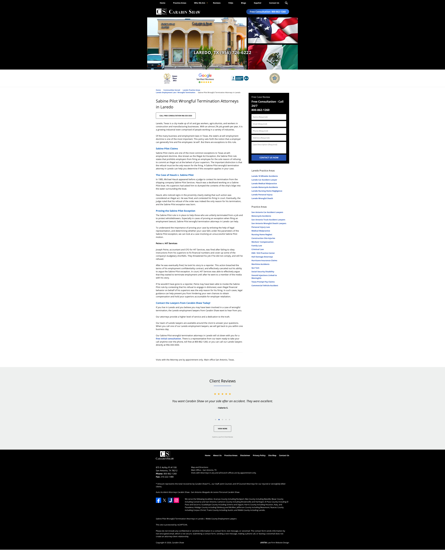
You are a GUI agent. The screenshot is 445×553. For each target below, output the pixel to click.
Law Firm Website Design (274, 542)
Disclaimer (245, 455)
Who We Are (199, 3)
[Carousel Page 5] (229, 419)
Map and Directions (199, 467)
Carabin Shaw (178, 542)
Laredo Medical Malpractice (264, 183)
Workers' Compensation (262, 242)
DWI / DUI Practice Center (263, 253)
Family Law (256, 245)
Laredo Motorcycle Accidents (264, 187)
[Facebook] (158, 500)
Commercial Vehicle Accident (264, 285)
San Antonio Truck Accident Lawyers (268, 219)
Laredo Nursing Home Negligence (266, 191)
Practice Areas (179, 3)
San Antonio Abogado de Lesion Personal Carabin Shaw (215, 492)
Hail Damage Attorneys (262, 256)
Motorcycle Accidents (261, 216)
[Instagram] (176, 500)
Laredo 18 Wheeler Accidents (264, 176)
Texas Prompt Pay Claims (263, 281)
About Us (217, 455)
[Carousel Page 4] (226, 419)
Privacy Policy (259, 455)
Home (162, 3)
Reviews (217, 3)
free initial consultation (168, 338)
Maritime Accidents (260, 264)
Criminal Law (257, 249)
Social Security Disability (262, 271)
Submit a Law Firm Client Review (222, 437)
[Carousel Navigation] (222, 419)
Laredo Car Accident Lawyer (264, 179)
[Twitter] (164, 500)
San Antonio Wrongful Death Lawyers (268, 223)
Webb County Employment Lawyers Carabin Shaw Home (178, 11)
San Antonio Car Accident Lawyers (267, 212)
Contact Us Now (268, 157)
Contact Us (274, 3)
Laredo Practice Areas (263, 170)
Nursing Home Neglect (261, 234)
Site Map (272, 455)
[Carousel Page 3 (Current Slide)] (222, 419)
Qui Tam (255, 268)
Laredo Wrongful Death (262, 198)
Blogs (243, 3)
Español (257, 3)
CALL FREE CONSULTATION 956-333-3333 (175, 116)
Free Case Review (260, 97)
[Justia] (170, 500)
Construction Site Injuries (263, 238)
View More (222, 428)
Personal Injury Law (260, 227)
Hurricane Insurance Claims (264, 260)
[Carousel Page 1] (215, 419)
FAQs (230, 3)
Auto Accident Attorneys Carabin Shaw (172, 492)
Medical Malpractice (260, 230)
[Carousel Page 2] (219, 419)
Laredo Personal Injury (261, 194)
